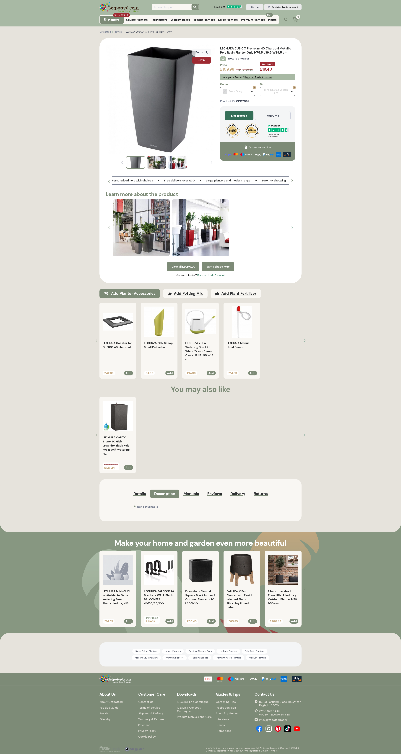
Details (139, 493)
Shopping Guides (227, 713)
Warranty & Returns (151, 719)
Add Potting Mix (188, 293)
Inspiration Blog (226, 708)
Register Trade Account (258, 77)
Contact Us (145, 702)
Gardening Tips (226, 702)
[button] (109, 182)
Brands (103, 713)
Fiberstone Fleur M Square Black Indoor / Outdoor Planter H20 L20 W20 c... (200, 597)
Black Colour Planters (146, 651)
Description (164, 493)
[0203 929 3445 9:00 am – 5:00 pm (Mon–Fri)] (285, 20)
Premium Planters (175, 657)
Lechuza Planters (228, 651)
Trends (220, 725)
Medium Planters (257, 657)
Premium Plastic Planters (228, 657)
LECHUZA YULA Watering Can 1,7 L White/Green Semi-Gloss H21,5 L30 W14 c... (199, 351)
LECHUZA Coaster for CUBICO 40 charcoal (117, 345)
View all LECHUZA (183, 267)
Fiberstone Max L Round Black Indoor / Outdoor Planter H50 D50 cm (282, 597)
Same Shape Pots (218, 267)
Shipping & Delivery (151, 713)
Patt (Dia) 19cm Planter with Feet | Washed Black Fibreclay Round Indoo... (239, 599)
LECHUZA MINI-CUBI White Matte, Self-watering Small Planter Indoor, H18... (116, 597)
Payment (144, 725)
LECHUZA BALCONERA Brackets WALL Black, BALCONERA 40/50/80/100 (159, 597)
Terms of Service (149, 708)
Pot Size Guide (108, 708)
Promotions (223, 731)
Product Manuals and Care (194, 717)
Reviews (214, 493)
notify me (272, 116)
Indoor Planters (173, 651)
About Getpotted (111, 702)
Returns (261, 493)
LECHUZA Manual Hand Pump (238, 345)
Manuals (191, 493)
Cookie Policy (147, 737)
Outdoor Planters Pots (200, 651)
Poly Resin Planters (254, 651)
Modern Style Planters (146, 657)
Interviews (222, 719)
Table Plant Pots (199, 657)
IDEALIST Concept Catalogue (189, 709)
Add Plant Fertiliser (238, 293)
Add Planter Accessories (133, 293)
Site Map (105, 719)
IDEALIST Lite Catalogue (192, 702)
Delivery (237, 493)
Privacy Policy (147, 731)
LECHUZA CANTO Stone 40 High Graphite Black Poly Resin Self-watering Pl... (116, 446)
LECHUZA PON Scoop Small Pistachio (158, 345)
